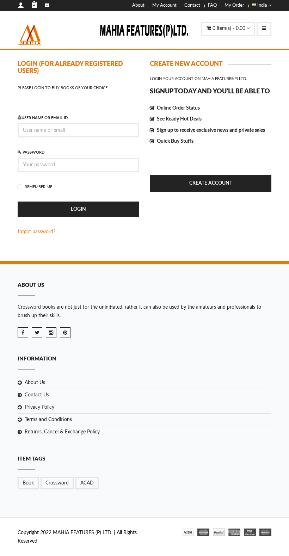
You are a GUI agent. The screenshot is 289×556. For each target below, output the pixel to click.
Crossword (57, 483)
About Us (35, 382)
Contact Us (37, 395)
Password (32, 152)
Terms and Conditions (48, 419)
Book (28, 483)
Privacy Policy (39, 407)
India (261, 5)
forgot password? (36, 231)
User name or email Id (44, 118)
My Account (164, 5)
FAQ (212, 5)
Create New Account (186, 64)
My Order (234, 5)
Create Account (210, 183)
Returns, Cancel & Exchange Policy (62, 432)
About (138, 5)
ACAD (87, 483)
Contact (192, 5)
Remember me (38, 187)
